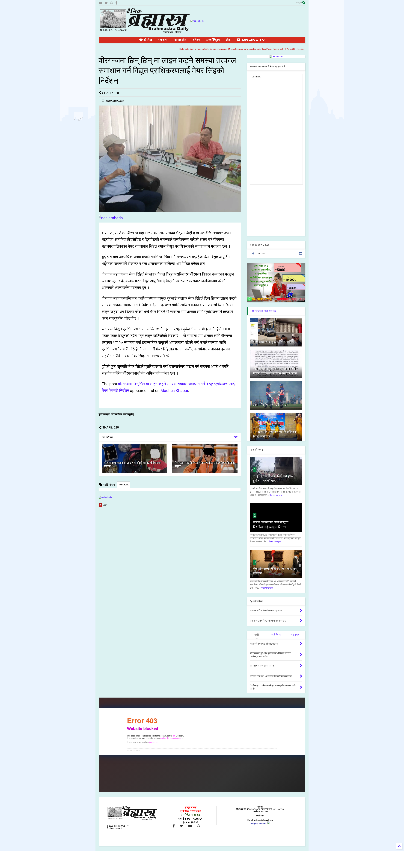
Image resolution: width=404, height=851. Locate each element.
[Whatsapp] (111, 3)
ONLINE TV (253, 39)
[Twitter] (106, 3)
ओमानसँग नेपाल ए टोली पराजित (270, 405)
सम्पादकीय (180, 39)
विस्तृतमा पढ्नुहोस (276, 495)
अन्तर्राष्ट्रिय (213, 39)
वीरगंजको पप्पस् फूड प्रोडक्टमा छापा (273, 342)
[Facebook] (116, 3)
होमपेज (147, 39)
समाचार (162, 39)
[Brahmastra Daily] (144, 32)
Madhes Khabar (174, 390)
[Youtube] (100, 3)
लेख (228, 39)
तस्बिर (196, 39)
